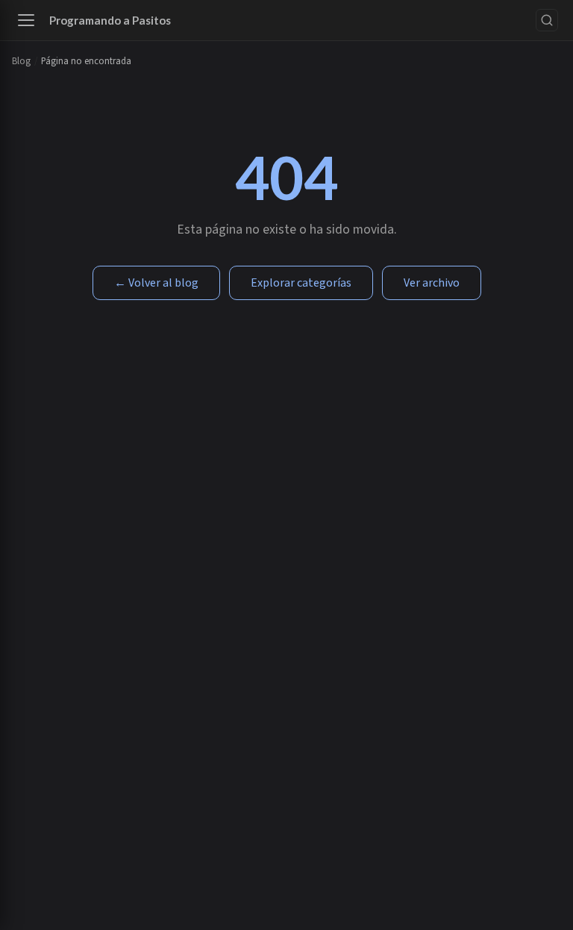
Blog (21, 61)
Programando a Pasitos (110, 20)
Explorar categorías (301, 283)
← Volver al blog (156, 283)
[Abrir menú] (26, 20)
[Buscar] (547, 20)
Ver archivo (432, 283)
